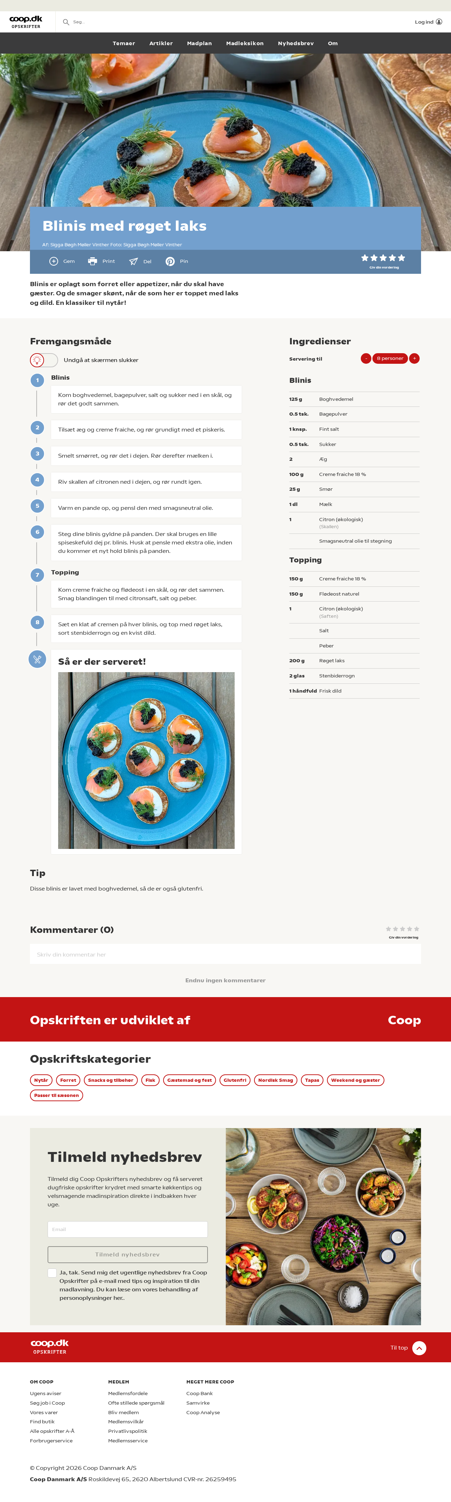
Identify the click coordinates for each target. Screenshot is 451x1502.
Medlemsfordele (128, 1394)
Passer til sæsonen (56, 1095)
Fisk (150, 1080)
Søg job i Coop (47, 1403)
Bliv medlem (123, 1413)
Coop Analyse (203, 1413)
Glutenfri (235, 1080)
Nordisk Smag (275, 1080)
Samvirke (198, 1403)
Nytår (41, 1080)
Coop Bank (199, 1394)
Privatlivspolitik (127, 1431)
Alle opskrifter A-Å (52, 1431)
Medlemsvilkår (126, 1422)
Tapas (312, 1080)
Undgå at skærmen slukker (101, 360)
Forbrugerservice (51, 1441)
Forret (68, 1080)
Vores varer (44, 1413)
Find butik (42, 1422)
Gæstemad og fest (189, 1080)
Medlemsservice (128, 1441)
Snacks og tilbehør (111, 1080)
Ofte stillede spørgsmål (136, 1403)
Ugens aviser (45, 1394)
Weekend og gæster (355, 1080)
